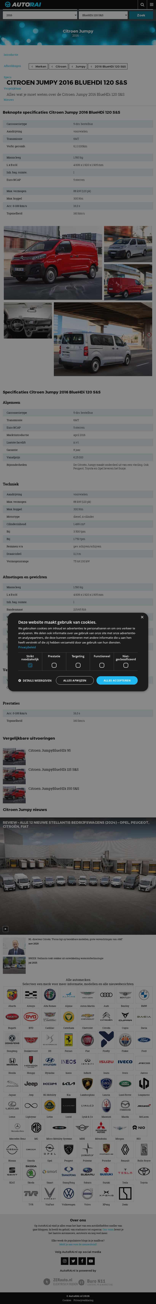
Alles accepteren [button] (117, 680)
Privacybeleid (27, 647)
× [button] (142, 617)
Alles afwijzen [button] (74, 680)
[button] (35, 680)
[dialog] (78, 652)
